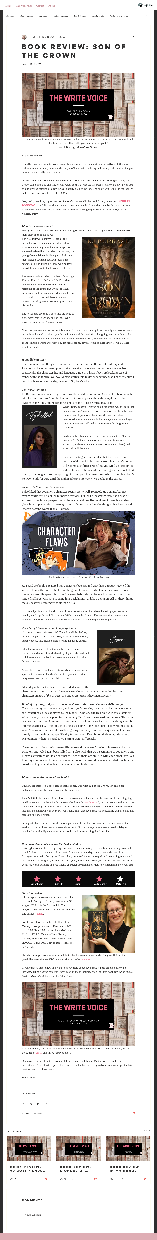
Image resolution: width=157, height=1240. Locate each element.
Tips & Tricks (98, 16)
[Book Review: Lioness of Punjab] (78, 1148)
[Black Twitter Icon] (141, 5)
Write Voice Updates (119, 16)
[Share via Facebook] (23, 1103)
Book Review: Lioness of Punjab (75, 1169)
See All (147, 1130)
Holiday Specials (61, 16)
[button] (146, 16)
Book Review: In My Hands (125, 1169)
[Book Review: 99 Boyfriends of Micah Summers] (29, 1148)
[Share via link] (45, 1103)
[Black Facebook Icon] (147, 5)
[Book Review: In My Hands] (128, 1148)
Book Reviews (26, 16)
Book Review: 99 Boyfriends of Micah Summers (26, 1169)
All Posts (10, 16)
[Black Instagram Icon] (152, 5)
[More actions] (133, 37)
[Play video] (78, 543)
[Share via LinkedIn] (38, 1103)
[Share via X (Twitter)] (30, 1103)
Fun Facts (43, 16)
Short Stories (80, 16)
